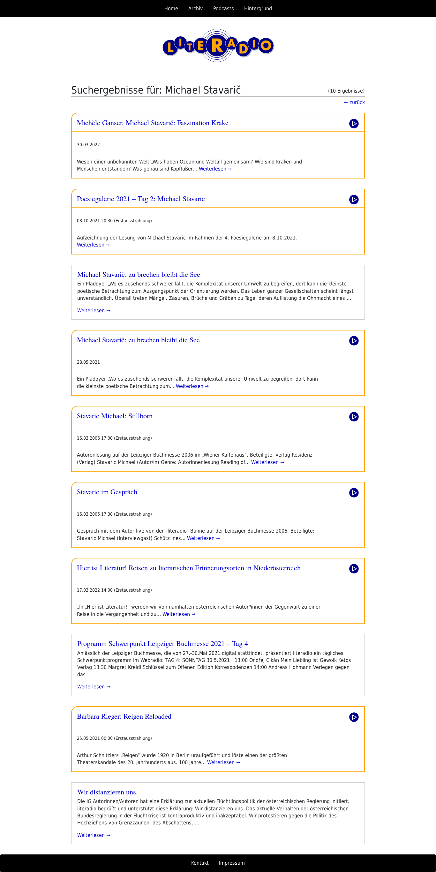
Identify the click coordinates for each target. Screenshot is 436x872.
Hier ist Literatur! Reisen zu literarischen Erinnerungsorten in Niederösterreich (189, 567)
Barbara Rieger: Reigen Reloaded (124, 716)
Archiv (195, 8)
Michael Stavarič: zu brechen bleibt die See (138, 274)
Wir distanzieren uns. (107, 791)
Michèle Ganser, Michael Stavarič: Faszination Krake (153, 122)
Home (171, 8)
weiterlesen (91, 310)
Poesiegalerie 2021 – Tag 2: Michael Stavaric (141, 198)
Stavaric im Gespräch (107, 491)
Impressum (232, 863)
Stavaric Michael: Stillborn (115, 415)
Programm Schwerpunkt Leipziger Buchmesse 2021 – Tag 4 (162, 643)
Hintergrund (258, 8)
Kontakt (200, 863)
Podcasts (223, 8)
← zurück (354, 102)
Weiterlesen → (214, 169)
